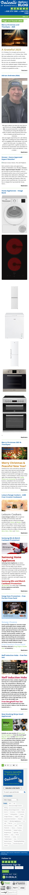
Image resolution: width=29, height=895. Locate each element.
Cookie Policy (24, 852)
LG (15, 823)
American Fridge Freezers (15, 805)
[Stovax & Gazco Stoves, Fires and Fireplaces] (14, 163)
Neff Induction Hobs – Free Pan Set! (14, 656)
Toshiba (14, 836)
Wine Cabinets (7, 843)
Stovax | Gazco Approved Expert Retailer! (12, 158)
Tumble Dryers (8, 839)
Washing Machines (19, 841)
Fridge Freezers (8, 816)
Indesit (5, 821)
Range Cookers (18, 830)
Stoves (17, 834)
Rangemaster (7, 832)
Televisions (7, 837)
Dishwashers (13, 814)
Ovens (20, 825)
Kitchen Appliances (15, 821)
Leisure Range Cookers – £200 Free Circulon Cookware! (14, 496)
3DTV (10, 803)
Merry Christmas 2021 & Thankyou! (11, 443)
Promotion (19, 827)
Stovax (22, 182)
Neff (16, 825)
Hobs (22, 816)
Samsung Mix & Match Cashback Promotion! (11, 539)
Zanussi (6, 845)
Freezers (22, 814)
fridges (17, 816)
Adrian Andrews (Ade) (11, 75)
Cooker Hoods (20, 812)
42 (13, 765)
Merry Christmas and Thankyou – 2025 (10, 26)
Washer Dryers (8, 841)
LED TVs (10, 823)
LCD (24, 821)
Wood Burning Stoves (18, 843)
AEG (14, 803)
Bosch (23, 810)
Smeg (12, 834)
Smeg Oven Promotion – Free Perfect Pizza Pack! (14, 597)
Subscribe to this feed (12, 788)
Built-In (6, 812)
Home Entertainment (10, 819)
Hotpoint (20, 818)
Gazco (3, 183)
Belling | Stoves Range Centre (11, 809)
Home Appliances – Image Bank (12, 192)
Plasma (13, 827)
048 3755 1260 (24, 12)
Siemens (6, 834)
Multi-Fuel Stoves (8, 825)
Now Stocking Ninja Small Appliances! (12, 715)
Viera (15, 839)
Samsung (16, 832)
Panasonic (6, 827)
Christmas (12, 812)
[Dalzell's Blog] (9, 6)
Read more (24, 70)
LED (5, 823)
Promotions (7, 830)
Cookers (6, 814)
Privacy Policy (4, 854)
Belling (6, 807)
